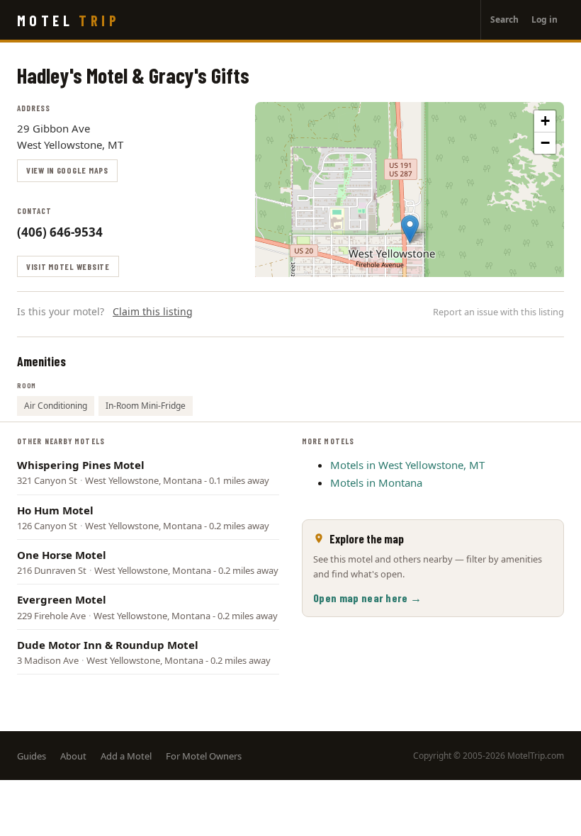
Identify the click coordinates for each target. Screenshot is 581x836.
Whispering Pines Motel (81, 465)
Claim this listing (153, 311)
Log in (544, 19)
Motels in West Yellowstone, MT (407, 465)
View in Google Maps (67, 170)
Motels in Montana (376, 482)
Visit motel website (68, 266)
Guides (31, 756)
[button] (410, 229)
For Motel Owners (204, 756)
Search (504, 19)
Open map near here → (367, 597)
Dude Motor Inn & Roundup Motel (107, 645)
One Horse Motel (61, 555)
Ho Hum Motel (55, 510)
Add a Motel (126, 756)
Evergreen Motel (61, 599)
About (73, 756)
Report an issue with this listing (498, 311)
